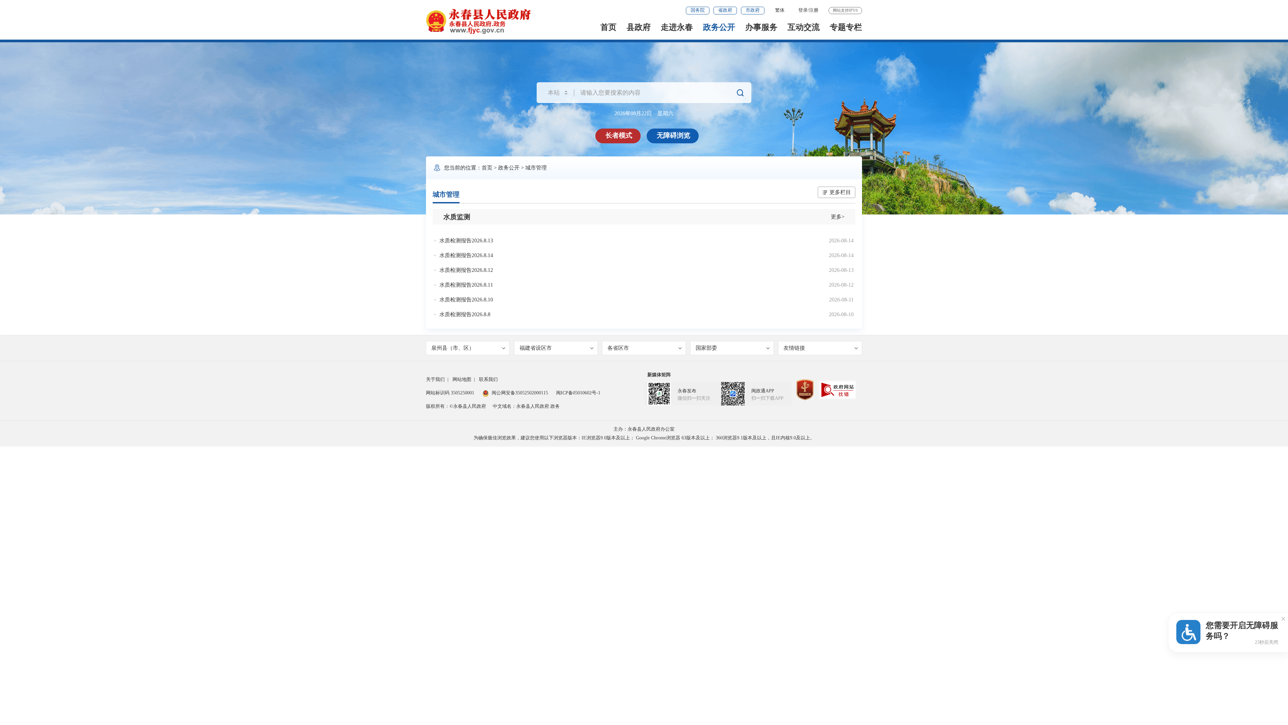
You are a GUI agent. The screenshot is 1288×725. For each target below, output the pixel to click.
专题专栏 (846, 27)
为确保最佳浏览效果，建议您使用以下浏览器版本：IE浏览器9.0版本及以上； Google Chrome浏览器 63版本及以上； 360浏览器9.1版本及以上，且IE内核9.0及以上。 (644, 437)
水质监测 (456, 217)
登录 (803, 10)
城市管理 (536, 168)
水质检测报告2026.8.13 (466, 240)
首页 (608, 27)
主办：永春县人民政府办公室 (644, 429)
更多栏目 (840, 192)
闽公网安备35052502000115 (520, 392)
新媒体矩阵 (659, 374)
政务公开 (719, 27)
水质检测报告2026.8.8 (464, 314)
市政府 (753, 10)
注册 (813, 10)
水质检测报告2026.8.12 (466, 270)
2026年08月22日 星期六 (644, 113)
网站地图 (461, 379)
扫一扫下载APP (767, 398)
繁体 (780, 10)
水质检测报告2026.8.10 (466, 299)
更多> (838, 217)
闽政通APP (762, 390)
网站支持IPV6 (845, 10)
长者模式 (618, 135)
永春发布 (687, 390)
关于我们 (435, 379)
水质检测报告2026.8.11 (466, 285)
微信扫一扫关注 (694, 398)
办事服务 (761, 27)
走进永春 (677, 27)
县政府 (639, 27)
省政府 (725, 10)
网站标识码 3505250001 (450, 392)
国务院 (698, 10)
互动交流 (804, 27)
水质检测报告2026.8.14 (466, 255)
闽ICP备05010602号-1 (578, 392)
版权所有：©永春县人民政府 (456, 406)
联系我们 (488, 379)
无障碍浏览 (673, 135)
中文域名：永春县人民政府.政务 (526, 406)
